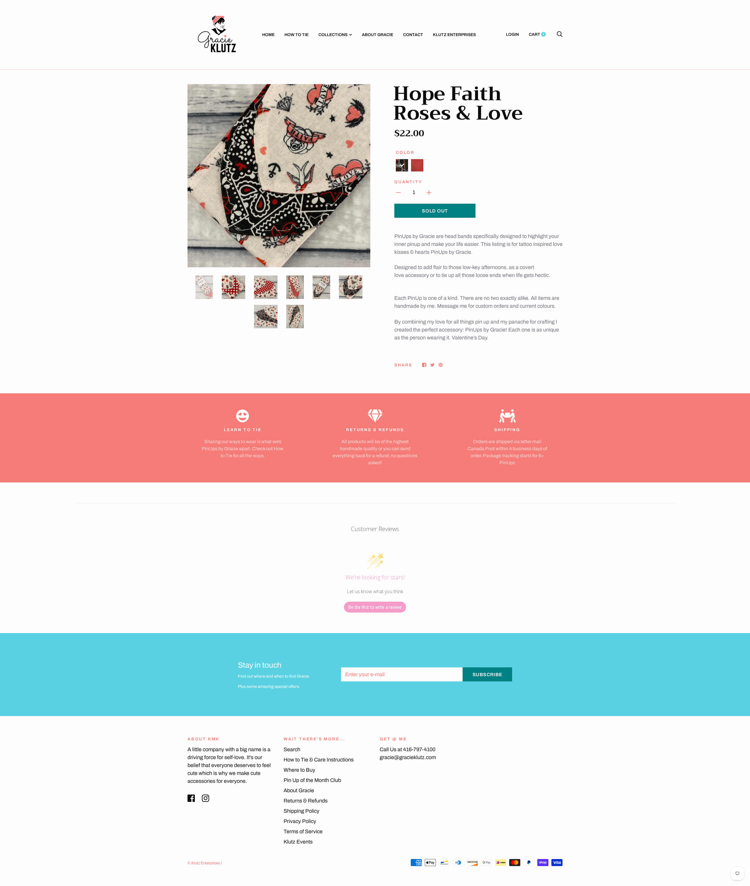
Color (405, 152)
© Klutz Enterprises (204, 863)
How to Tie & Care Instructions (319, 760)
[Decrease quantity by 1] (398, 192)
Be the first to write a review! (375, 607)
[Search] (559, 34)
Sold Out (435, 210)
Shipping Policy (301, 811)
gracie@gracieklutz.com (408, 757)
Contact (413, 35)
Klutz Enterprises (454, 35)
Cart (536, 34)
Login (512, 34)
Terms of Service (303, 831)
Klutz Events (298, 842)
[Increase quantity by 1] (429, 192)
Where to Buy (299, 770)
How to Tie (296, 35)
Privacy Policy (300, 821)
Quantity (408, 182)
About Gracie (377, 35)
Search (292, 749)
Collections (332, 35)
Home (268, 35)
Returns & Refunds (306, 801)
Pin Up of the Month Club (312, 780)
